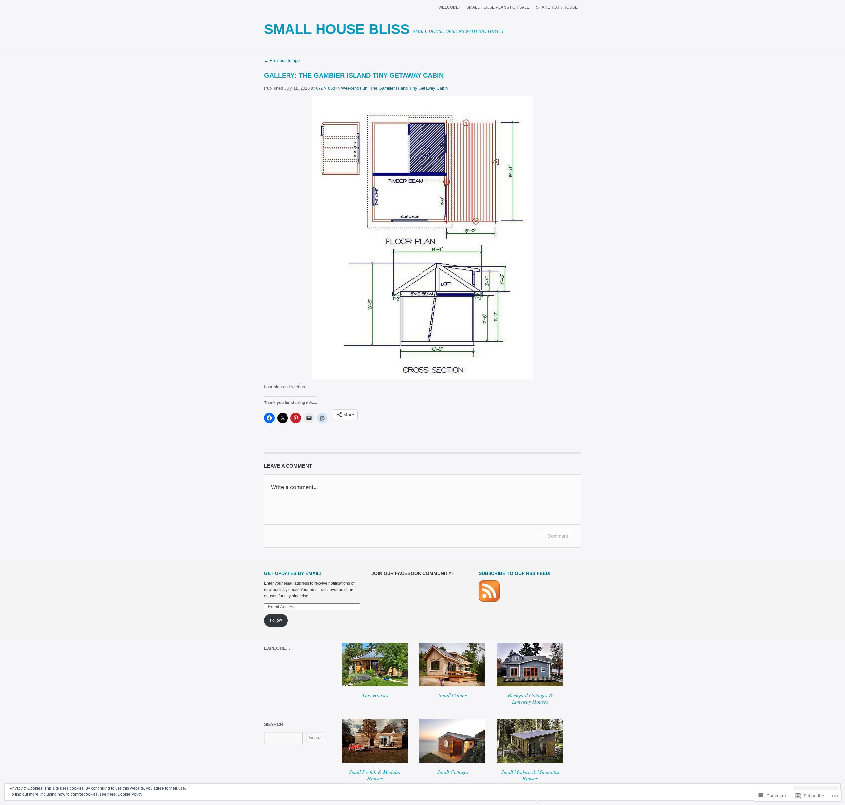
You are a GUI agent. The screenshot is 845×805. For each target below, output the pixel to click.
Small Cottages (452, 771)
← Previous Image (282, 60)
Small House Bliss (337, 29)
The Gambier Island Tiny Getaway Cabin (371, 75)
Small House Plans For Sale (497, 7)
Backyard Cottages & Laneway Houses (530, 698)
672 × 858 (325, 88)
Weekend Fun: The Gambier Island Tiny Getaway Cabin (394, 88)
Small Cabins (453, 695)
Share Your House (557, 7)
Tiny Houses (375, 695)
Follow (276, 620)
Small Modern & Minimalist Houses (530, 775)
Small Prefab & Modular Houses (375, 775)
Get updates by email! (292, 573)
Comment (558, 536)
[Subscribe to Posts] (489, 600)
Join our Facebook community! (412, 573)
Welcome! (449, 7)
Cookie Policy (130, 794)
